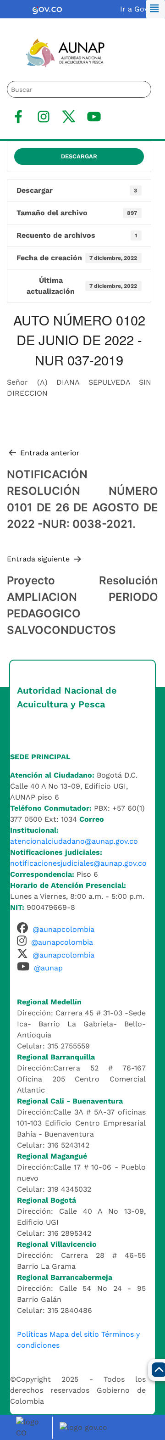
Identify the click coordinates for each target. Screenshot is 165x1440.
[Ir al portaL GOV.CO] (85, 1427)
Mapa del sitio (74, 1334)
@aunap (48, 968)
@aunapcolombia (63, 929)
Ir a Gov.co (139, 9)
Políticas (32, 1334)
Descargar (79, 156)
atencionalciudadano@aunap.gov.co (74, 841)
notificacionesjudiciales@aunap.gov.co (78, 863)
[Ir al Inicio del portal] (59, 52)
